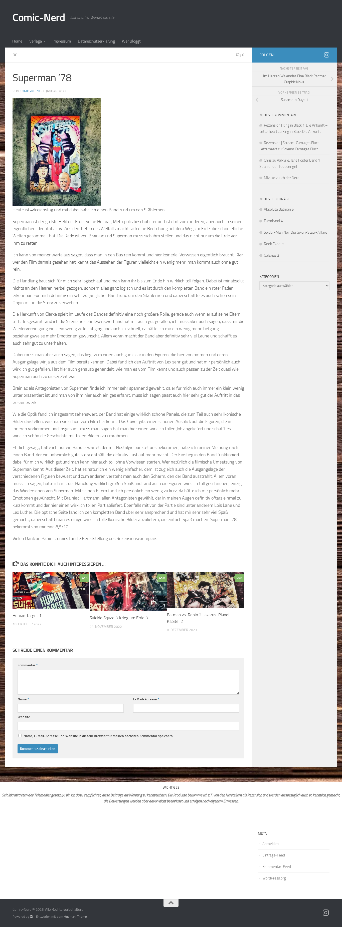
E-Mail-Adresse (146, 699)
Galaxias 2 (271, 255)
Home (17, 41)
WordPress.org (274, 878)
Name (23, 699)
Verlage (35, 41)
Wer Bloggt (131, 41)
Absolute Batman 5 (279, 209)
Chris (268, 160)
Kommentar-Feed (276, 866)
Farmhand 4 (273, 221)
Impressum (62, 41)
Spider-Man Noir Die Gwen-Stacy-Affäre (295, 232)
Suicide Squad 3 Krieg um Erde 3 (119, 617)
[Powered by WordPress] (31, 916)
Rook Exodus (274, 244)
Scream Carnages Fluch (300, 149)
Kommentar (28, 665)
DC (15, 55)
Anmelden (270, 843)
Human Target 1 (28, 615)
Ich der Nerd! (290, 178)
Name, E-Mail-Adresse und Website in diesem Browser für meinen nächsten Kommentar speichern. (99, 736)
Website (24, 717)
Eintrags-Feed (273, 855)
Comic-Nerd (39, 17)
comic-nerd (30, 91)
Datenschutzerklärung (96, 41)
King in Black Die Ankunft (301, 131)
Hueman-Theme (75, 916)
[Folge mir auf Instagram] (326, 55)
